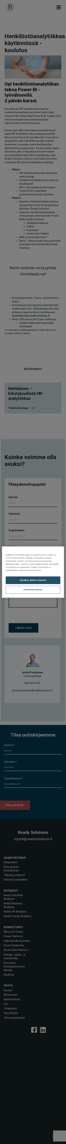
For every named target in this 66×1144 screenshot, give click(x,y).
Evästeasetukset (33, 589)
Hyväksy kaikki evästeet (33, 580)
